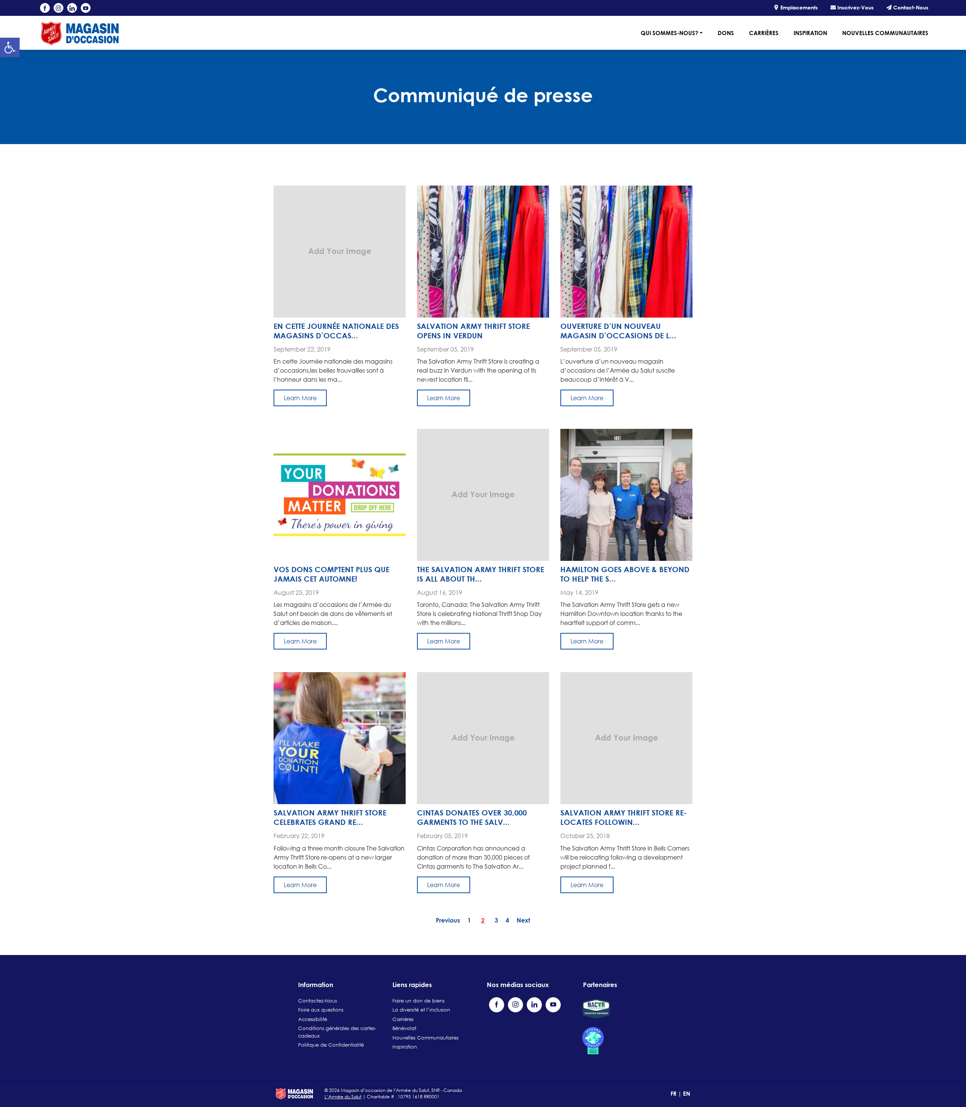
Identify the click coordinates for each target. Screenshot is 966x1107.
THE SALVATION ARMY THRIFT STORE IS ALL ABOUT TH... (480, 574)
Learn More (300, 398)
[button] (10, 47)
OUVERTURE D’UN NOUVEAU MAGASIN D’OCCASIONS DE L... (618, 330)
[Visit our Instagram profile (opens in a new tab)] (58, 8)
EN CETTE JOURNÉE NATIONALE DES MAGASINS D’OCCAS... (336, 330)
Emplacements (798, 7)
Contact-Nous (910, 7)
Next (523, 920)
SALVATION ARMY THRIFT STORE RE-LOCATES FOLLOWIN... (623, 817)
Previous (448, 920)
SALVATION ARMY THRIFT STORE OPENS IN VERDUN (473, 330)
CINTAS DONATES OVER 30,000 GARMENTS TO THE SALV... (472, 817)
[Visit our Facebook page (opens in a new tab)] (45, 8)
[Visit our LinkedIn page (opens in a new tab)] (72, 8)
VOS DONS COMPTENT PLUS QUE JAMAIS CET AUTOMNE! (331, 574)
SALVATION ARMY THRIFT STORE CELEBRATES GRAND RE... (330, 817)
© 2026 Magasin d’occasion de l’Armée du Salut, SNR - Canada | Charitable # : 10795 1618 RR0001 (393, 1093)
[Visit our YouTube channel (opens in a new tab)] (86, 8)
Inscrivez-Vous (855, 7)
